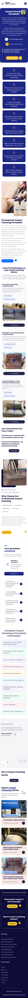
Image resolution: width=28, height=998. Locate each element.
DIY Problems (18, 505)
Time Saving (15, 508)
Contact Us (4, 980)
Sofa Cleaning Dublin (6, 954)
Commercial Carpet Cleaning (9, 944)
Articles (3, 967)
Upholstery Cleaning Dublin (8, 957)
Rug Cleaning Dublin (6, 949)
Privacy (3, 982)
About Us (3, 969)
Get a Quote (4, 972)
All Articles (24, 792)
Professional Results (7, 505)
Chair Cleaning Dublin (7, 941)
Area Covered (4, 977)
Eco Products (4, 975)
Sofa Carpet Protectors (7, 952)
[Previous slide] (20, 761)
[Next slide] (25, 761)
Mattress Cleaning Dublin (8, 947)
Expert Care (5, 511)
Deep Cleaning (6, 508)
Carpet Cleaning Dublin (7, 939)
